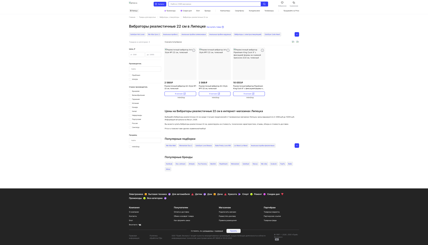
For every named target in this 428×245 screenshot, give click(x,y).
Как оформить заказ (182, 220)
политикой (219, 231)
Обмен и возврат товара (184, 216)
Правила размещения (228, 220)
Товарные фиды (270, 220)
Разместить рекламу (227, 216)
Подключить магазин (227, 212)
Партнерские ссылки (272, 216)
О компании (134, 212)
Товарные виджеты (272, 212)
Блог (131, 220)
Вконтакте (133, 225)
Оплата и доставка (181, 212)
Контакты (133, 216)
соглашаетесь (208, 231)
